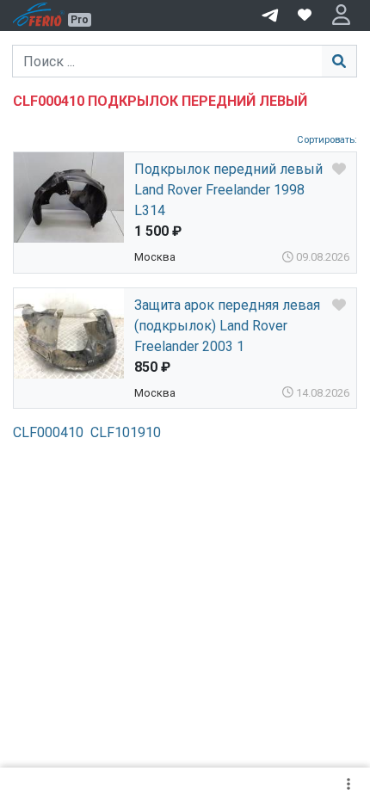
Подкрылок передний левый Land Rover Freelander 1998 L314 (228, 190)
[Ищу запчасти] (270, 14)
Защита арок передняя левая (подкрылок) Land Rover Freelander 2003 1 (227, 326)
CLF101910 (125, 432)
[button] (341, 15)
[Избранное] (304, 15)
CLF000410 (48, 432)
